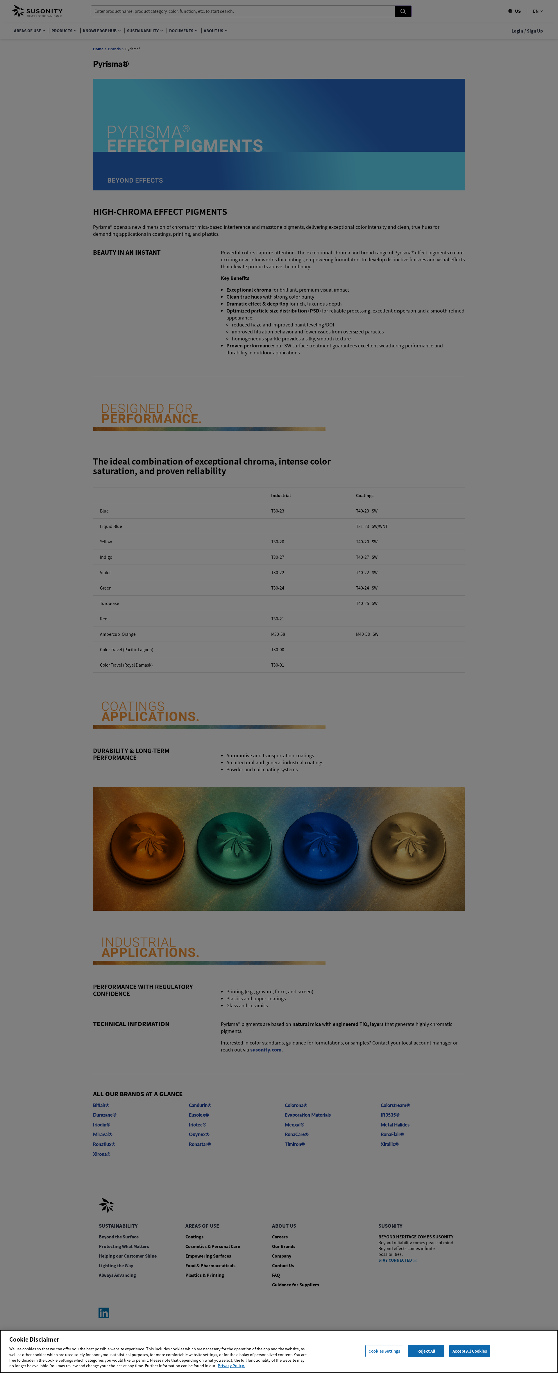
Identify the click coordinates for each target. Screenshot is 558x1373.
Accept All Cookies (470, 1351)
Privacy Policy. (231, 1365)
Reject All (426, 1351)
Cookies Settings (384, 1351)
